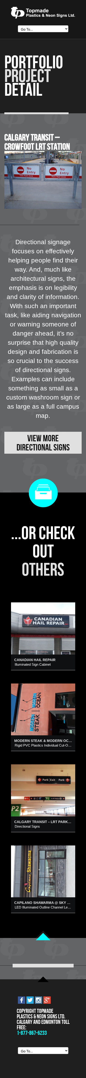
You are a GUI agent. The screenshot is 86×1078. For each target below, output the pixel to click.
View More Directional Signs (43, 442)
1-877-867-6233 (32, 1033)
